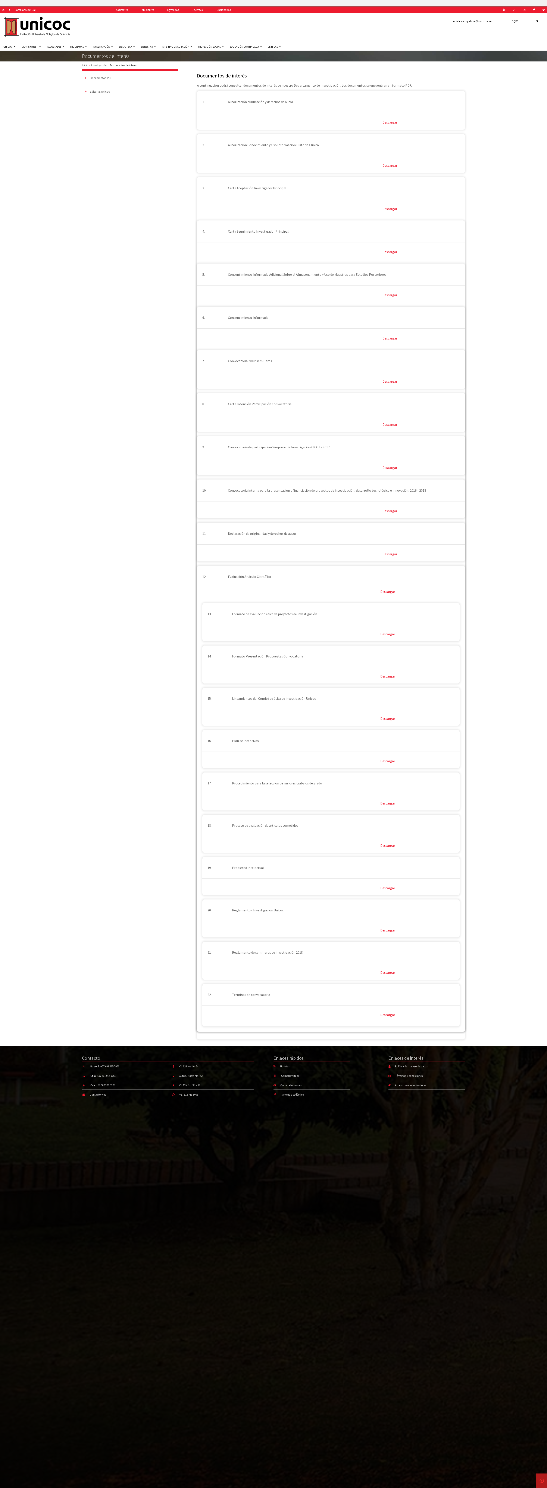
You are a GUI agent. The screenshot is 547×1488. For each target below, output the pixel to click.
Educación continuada (244, 46)
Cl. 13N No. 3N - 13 (189, 1085)
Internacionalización (175, 46)
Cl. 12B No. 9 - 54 (188, 1066)
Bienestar (147, 46)
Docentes (197, 10)
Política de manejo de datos (411, 1066)
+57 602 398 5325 (105, 1085)
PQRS (515, 21)
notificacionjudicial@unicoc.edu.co (473, 21)
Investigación (101, 46)
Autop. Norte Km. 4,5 (191, 1075)
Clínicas (273, 46)
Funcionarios (223, 10)
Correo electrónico (291, 1085)
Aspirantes (122, 10)
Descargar (389, 122)
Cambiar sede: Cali (25, 10)
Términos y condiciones (409, 1075)
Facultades (54, 46)
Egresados (173, 10)
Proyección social (209, 46)
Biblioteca (125, 46)
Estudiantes (147, 10)
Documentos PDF (100, 78)
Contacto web (98, 1094)
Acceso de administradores (410, 1085)
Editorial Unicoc (99, 91)
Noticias (285, 1066)
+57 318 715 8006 (188, 1094)
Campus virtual (290, 1075)
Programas (77, 46)
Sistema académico (292, 1094)
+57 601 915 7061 (109, 1066)
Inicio (85, 65)
